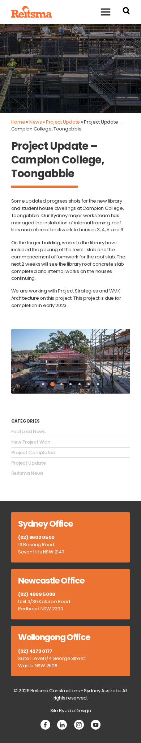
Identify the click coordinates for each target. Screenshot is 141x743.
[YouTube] (96, 725)
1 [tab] (43, 384)
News (35, 122)
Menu (105, 11)
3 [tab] (61, 384)
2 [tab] (52, 384)
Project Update (63, 122)
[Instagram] (79, 725)
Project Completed (33, 453)
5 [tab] (79, 384)
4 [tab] (70, 384)
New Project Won (30, 442)
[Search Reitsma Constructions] (126, 12)
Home (18, 122)
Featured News (28, 432)
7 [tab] (98, 384)
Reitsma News (27, 473)
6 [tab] (88, 384)
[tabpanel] (70, 361)
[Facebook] (45, 725)
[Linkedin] (62, 725)
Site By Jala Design (70, 710)
